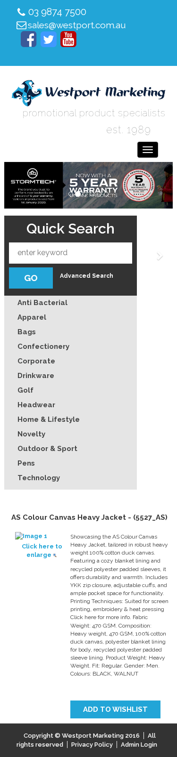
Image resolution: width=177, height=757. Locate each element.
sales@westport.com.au (77, 25)
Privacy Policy (92, 744)
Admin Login (139, 744)
